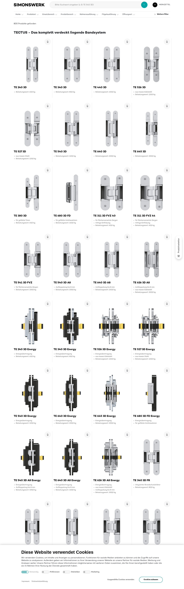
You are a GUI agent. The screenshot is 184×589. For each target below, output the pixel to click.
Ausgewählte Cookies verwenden (120, 580)
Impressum (25, 581)
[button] (151, 580)
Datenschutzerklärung (39, 581)
